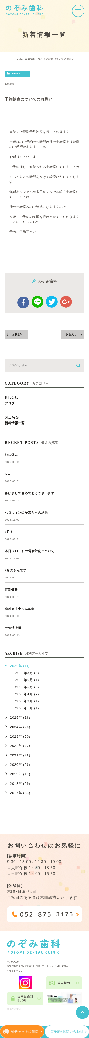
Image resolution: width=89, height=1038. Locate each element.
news (16, 73)
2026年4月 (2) (27, 694)
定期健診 (11, 589)
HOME (19, 59)
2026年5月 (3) (27, 687)
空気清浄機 (13, 628)
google (66, 302)
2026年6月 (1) (27, 680)
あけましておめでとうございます (29, 493)
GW (8, 474)
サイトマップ (16, 971)
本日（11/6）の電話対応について (30, 551)
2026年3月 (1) (27, 701)
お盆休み (11, 454)
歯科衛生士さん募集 (20, 609)
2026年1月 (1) (27, 708)
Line (37, 302)
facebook (23, 302)
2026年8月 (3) (27, 673)
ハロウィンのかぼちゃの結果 (26, 512)
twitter (52, 302)
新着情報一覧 (33, 59)
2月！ (9, 532)
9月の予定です (16, 570)
